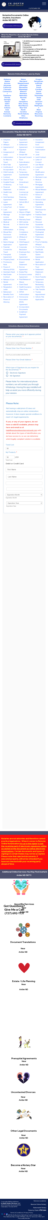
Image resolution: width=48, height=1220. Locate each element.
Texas (38, 97)
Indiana (7, 108)
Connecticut (7, 92)
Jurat (37, 154)
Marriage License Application (7, 217)
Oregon (38, 79)
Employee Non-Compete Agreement (24, 254)
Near (23, 948)
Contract (6, 177)
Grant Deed (23, 284)
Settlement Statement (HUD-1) (39, 271)
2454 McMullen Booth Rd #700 (11, 1205)
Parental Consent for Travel (7, 249)
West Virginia (38, 111)
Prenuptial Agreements (24, 1058)
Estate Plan (23, 272)
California (7, 87)
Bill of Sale (7, 165)
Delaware (7, 95)
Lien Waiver (39, 165)
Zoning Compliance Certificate (23, 232)
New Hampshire (23, 100)
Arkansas (7, 85)
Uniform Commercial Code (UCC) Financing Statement (23, 194)
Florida (7, 97)
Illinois (7, 106)
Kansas (7, 112)
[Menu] (44, 3)
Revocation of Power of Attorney (8, 299)
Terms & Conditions (16, 1212)
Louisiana (7, 116)
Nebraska (23, 95)
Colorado (7, 89)
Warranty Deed (24, 219)
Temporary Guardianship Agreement (24, 174)
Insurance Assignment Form (39, 142)
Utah (39, 99)
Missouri (23, 91)
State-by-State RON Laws (37, 1210)
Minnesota (23, 87)
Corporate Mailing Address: (10, 1201)
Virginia (38, 104)
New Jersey (23, 104)
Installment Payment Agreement (23, 314)
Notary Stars (38, 1215)
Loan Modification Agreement (40, 172)
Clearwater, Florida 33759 (9, 1206)
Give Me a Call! (14, 909)
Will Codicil (23, 222)
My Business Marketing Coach (22, 1215)
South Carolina (38, 88)
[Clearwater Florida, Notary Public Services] (2, 1214)
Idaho (7, 104)
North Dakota (23, 114)
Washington (38, 107)
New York (23, 108)
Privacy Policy (28, 1212)
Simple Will (23, 154)
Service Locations (40, 1201)
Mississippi (23, 89)
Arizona (7, 83)
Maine (23, 79)
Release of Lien (8, 279)
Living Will (39, 167)
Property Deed (8, 259)
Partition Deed (40, 214)
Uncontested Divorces (23, 1092)
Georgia (7, 99)
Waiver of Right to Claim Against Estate (25, 214)
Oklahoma (23, 118)
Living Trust (7, 207)
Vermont (38, 101)
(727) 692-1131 (14, 913)
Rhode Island (39, 84)
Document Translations (23, 942)
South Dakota (39, 92)
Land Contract (40, 157)
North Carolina (23, 111)
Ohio (23, 116)
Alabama (7, 79)
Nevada (23, 97)
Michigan (24, 85)
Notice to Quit (40, 199)
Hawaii (7, 101)
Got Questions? (14, 906)
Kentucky (7, 114)
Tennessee (38, 95)
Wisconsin (39, 114)
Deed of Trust (8, 180)
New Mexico (23, 106)
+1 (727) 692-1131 (34, 8)
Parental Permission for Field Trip (40, 209)
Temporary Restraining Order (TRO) (40, 284)
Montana (23, 93)
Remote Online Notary (38, 1204)
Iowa (7, 110)
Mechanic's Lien (41, 177)
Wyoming (39, 116)
